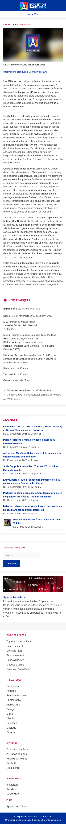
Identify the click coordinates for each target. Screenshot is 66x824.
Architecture (13, 704)
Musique (11, 727)
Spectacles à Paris (17, 806)
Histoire (10, 718)
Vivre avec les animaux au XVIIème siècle (29, 390)
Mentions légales (52, 820)
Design (10, 709)
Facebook (12, 789)
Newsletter (12, 794)
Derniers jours (14, 650)
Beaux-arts (12, 686)
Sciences (11, 723)
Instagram (12, 784)
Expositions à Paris (17, 749)
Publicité (11, 763)
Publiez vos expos (16, 758)
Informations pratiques (15, 71)
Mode (9, 713)
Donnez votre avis (38, 71)
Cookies (37, 820)
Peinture (11, 690)
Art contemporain (16, 695)
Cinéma (10, 732)
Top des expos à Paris (19, 641)
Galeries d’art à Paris (18, 669)
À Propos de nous (16, 754)
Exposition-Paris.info (27, 816)
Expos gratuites (15, 660)
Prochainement (15, 655)
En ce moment (14, 646)
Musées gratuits (15, 664)
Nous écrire (13, 767)
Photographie (14, 700)
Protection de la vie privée (18, 820)
